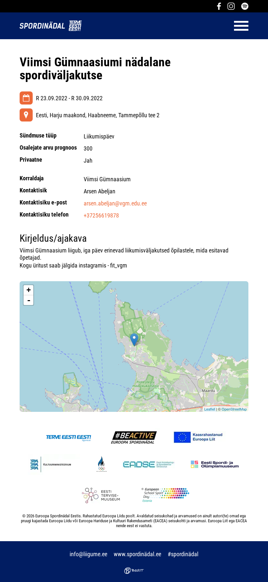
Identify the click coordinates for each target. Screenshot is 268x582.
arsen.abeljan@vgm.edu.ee (115, 203)
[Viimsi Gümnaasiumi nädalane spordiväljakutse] (134, 340)
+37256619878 (101, 215)
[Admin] (2, 4)
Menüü (168, 26)
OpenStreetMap (234, 409)
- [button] (28, 300)
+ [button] (28, 290)
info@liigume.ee (88, 554)
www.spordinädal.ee (137, 554)
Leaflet (209, 409)
